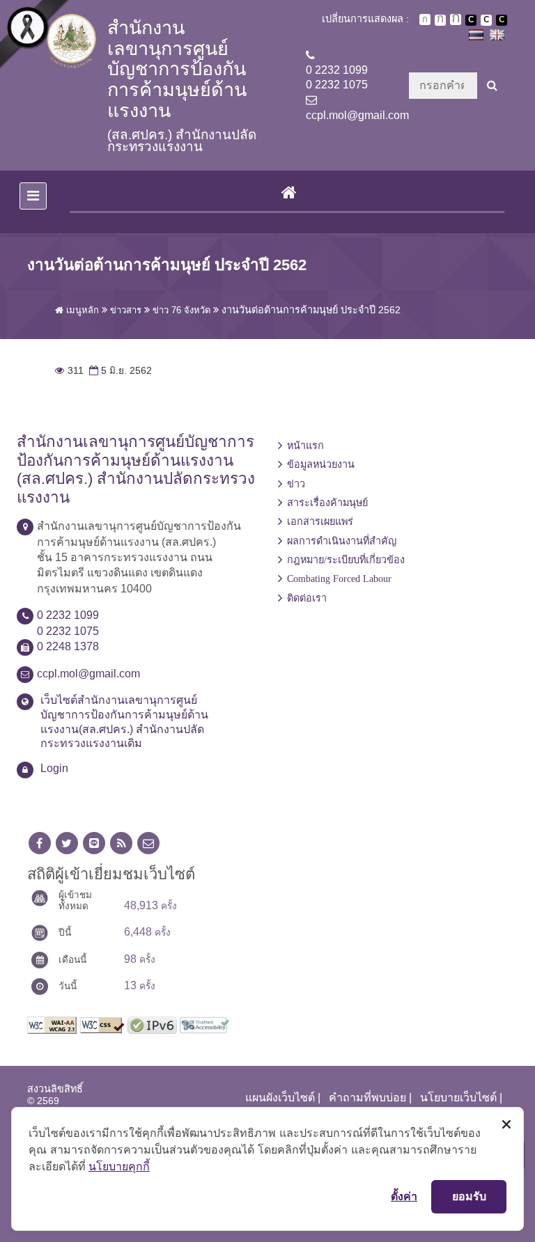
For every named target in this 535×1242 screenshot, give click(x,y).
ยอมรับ (469, 1196)
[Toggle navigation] (33, 196)
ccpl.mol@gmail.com (357, 115)
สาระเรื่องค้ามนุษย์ (327, 502)
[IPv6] (152, 1024)
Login (54, 768)
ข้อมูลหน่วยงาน (321, 464)
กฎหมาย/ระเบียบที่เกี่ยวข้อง (346, 559)
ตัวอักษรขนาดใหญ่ (455, 19)
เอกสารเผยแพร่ (320, 521)
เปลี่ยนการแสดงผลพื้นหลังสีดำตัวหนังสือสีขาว (470, 20)
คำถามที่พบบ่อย (367, 1097)
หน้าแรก (305, 445)
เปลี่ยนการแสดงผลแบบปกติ (486, 20)
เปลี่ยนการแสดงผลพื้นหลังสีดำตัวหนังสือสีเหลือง (501, 20)
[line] (94, 843)
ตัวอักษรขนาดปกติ (425, 19)
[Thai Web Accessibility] (204, 1024)
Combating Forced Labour (339, 578)
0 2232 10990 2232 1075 (337, 77)
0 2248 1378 (68, 646)
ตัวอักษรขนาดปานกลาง (440, 20)
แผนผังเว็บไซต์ (280, 1097)
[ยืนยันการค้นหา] (492, 85)
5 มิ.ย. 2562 (119, 370)
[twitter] (67, 843)
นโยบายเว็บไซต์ (458, 1097)
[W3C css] (102, 1024)
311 (69, 370)
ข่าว (296, 483)
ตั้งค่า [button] (404, 1196)
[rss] (121, 843)
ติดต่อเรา (307, 598)
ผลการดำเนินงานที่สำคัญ (341, 541)
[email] (148, 843)
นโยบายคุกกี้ (119, 1166)
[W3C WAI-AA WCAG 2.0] (52, 1024)
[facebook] (40, 843)
